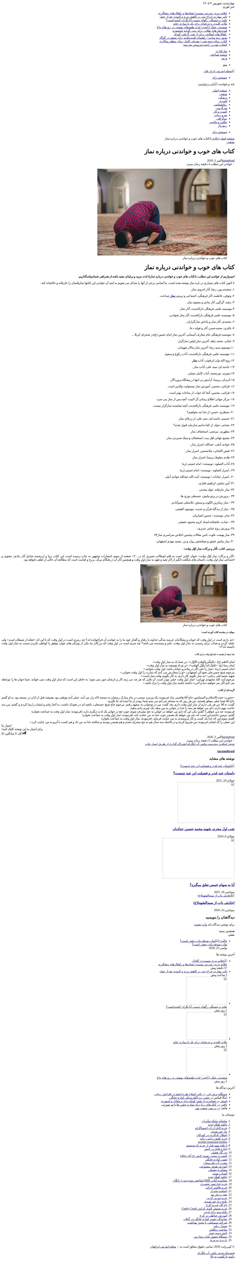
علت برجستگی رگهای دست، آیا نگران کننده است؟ (196, 20)
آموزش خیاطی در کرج (213, 1215)
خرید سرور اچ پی (216, 1198)
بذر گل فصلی (219, 1152)
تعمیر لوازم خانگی (216, 1159)
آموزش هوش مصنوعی (213, 1166)
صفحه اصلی (219, 90)
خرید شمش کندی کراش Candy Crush (204, 1208)
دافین (224, 1104)
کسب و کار (220, 111)
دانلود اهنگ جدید (217, 1124)
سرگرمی (221, 108)
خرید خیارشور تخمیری (213, 1184)
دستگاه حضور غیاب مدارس (210, 1236)
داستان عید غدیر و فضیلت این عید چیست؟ (204, 773)
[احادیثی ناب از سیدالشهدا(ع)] (216, 895)
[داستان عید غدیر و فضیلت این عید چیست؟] (207, 766)
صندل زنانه (220, 1226)
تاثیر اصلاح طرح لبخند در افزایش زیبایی (178, 1094)
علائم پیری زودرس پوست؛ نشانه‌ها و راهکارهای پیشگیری (192, 13)
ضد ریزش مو (219, 1194)
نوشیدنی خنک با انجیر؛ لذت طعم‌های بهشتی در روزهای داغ (192, 27)
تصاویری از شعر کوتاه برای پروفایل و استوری (188, 1101)
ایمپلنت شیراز (218, 1191)
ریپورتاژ (222, 125)
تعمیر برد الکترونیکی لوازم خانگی (189, 1097)
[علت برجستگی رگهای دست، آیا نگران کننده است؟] (207, 1003)
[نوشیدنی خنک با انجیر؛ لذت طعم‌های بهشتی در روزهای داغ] (207, 1074)
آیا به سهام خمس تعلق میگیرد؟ (212, 885)
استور (223, 1101)
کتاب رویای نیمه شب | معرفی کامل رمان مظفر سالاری (193, 41)
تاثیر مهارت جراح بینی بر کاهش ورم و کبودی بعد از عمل (193, 16)
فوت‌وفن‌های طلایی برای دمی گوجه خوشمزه (200, 30)
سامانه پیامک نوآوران (214, 1121)
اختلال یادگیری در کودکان (211, 1135)
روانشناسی (220, 104)
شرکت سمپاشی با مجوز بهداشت (207, 1222)
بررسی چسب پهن (206, 1108)
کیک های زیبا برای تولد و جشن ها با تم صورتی (188, 1104)
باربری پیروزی (218, 1240)
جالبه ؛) (214, 138)
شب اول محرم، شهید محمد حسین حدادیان (204, 829)
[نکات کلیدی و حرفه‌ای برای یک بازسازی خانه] (207, 1038)
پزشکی (222, 97)
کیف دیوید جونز (218, 1233)
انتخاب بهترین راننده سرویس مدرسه (205, 44)
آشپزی (223, 101)
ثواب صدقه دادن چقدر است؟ (209, 944)
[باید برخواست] (207, 84)
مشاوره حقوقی (217, 1170)
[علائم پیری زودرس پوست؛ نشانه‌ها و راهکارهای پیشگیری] (209, 960)
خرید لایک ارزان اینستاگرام (211, 1128)
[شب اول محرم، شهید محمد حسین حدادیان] (206, 821)
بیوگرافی (221, 118)
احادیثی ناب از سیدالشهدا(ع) (214, 903)
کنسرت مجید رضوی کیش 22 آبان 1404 (203, 1156)
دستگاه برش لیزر (216, 1094)
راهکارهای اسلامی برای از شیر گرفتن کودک (200, 34)
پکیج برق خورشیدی (215, 1201)
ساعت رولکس (218, 1229)
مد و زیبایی (220, 115)
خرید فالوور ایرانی (216, 1187)
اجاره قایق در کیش (215, 1149)
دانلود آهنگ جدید (217, 1177)
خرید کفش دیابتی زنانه (213, 1138)
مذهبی (223, 94)
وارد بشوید (200, 924)
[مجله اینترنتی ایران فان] (219, 71)
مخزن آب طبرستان (215, 1163)
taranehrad (228, 160)
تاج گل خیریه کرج (216, 1205)
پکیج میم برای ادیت (215, 1212)
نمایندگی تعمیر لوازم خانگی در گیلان (205, 1219)
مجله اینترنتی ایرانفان (163, 1246)
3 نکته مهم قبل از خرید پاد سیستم (206, 1145)
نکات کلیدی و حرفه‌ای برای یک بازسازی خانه (200, 23)
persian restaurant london (212, 1141)
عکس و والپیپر (218, 122)
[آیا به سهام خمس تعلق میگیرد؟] (199, 877)
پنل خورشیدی (219, 1131)
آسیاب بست (219, 1173)
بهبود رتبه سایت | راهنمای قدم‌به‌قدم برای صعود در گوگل (193, 37)
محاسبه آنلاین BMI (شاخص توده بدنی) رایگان (200, 1180)
